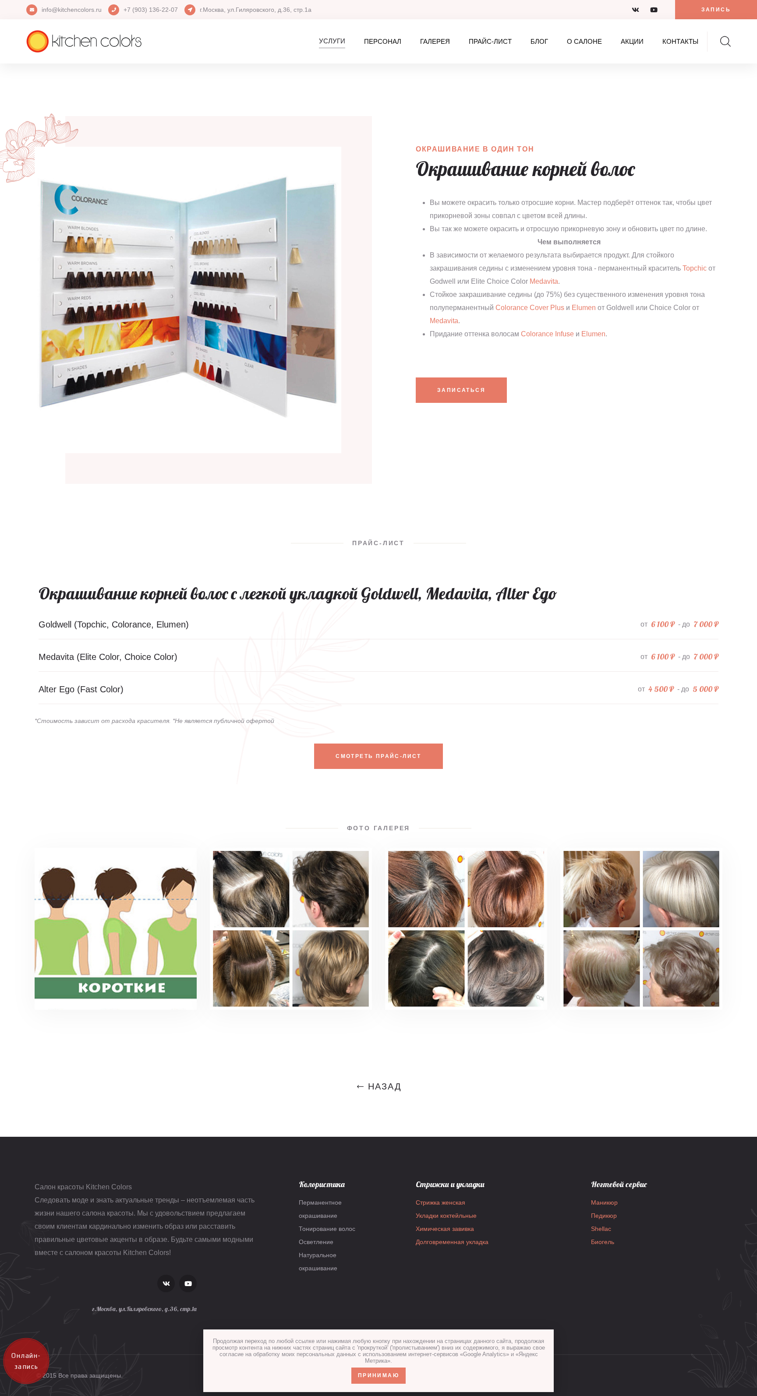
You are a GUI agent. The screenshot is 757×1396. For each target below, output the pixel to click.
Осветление (316, 1241)
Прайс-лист (490, 41)
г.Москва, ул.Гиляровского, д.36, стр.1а (255, 9)
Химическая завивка (445, 1228)
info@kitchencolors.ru (72, 9)
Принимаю (378, 1375)
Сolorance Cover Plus (529, 307)
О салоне (584, 41)
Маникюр (604, 1202)
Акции (632, 41)
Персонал (382, 41)
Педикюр (604, 1215)
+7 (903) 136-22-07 (151, 9)
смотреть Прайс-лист (378, 756)
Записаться (461, 390)
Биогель (602, 1241)
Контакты (680, 41)
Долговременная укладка (452, 1241)
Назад (385, 1086)
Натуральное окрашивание (318, 1261)
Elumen (584, 307)
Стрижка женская (440, 1202)
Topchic (695, 268)
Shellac (601, 1228)
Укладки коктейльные (446, 1215)
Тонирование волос (327, 1228)
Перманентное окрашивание (320, 1209)
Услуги (332, 41)
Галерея (435, 41)
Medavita (544, 281)
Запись (716, 10)
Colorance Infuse (547, 334)
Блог (539, 41)
